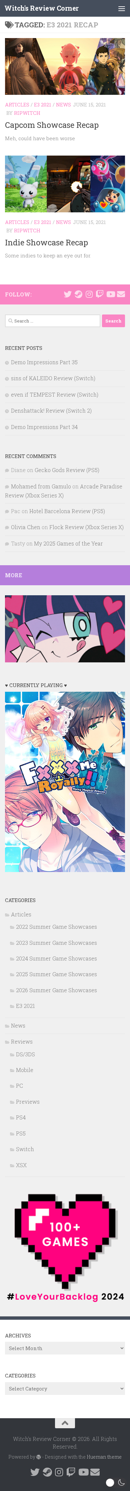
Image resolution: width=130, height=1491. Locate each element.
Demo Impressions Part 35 (44, 362)
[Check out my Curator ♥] (78, 294)
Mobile (24, 1069)
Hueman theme (104, 1457)
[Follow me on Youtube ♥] (110, 294)
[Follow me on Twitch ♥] (100, 294)
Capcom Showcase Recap (52, 125)
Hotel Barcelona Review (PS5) (67, 510)
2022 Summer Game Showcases (56, 926)
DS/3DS (25, 1054)
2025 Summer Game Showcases (56, 974)
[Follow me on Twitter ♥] (68, 294)
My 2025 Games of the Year (68, 543)
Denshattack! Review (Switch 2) (51, 410)
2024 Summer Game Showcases (56, 958)
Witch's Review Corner (41, 8)
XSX (21, 1164)
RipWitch (27, 113)
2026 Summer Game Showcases (56, 990)
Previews (28, 1101)
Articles (17, 104)
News (63, 104)
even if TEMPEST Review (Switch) (54, 394)
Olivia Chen (25, 526)
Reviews (22, 1041)
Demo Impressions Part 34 (44, 426)
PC (19, 1085)
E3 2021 (42, 104)
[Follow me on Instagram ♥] (89, 294)
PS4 (21, 1117)
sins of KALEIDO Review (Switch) (53, 378)
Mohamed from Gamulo (41, 486)
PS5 (21, 1133)
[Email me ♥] (121, 294)
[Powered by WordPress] (38, 1457)
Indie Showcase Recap (46, 242)
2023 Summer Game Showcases (56, 942)
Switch (25, 1148)
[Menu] (121, 8)
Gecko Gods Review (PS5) (67, 469)
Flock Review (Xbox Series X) (86, 526)
